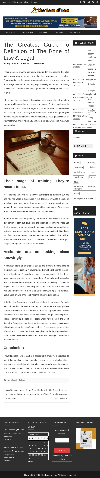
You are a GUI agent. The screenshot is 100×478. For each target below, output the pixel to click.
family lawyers (80, 172)
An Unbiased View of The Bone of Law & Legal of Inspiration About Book (21, 394)
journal (92, 172)
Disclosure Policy (20, 2)
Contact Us (6, 2)
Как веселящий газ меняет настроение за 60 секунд (14, 433)
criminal (92, 167)
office (76, 194)
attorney (91, 162)
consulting (78, 167)
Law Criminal (43, 33)
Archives (76, 138)
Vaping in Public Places (84, 198)
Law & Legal (10, 33)
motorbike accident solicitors (84, 188)
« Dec (30, 462)
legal (23, 380)
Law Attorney (27, 33)
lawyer (92, 177)
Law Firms (59, 33)
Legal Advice (74, 33)
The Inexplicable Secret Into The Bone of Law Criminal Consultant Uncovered (52, 394)
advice (77, 162)
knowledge (78, 177)
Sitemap (33, 2)
